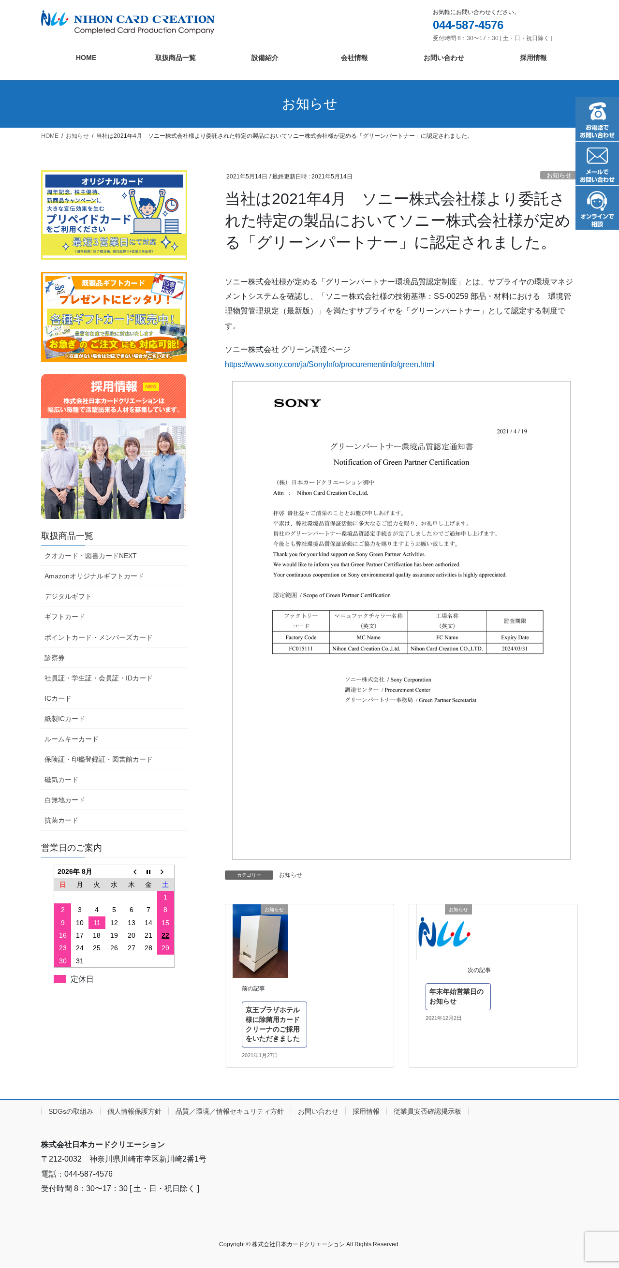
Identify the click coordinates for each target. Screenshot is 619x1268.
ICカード (58, 698)
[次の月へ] (166, 871)
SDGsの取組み (70, 1111)
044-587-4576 (468, 24)
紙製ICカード (64, 718)
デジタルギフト (68, 596)
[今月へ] (148, 871)
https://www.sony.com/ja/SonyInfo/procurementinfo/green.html (330, 364)
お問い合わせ (318, 1111)
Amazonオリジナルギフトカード (94, 576)
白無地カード (64, 800)
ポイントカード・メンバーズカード (98, 637)
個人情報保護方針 (134, 1111)
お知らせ (559, 175)
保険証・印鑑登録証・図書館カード (98, 759)
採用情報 (366, 1111)
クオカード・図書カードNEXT (90, 556)
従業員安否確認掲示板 (427, 1111)
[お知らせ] (260, 941)
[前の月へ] (131, 871)
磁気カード (61, 779)
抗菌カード (61, 820)
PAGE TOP (595, 1221)
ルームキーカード (71, 739)
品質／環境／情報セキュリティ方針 (230, 1111)
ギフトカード (64, 616)
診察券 (54, 658)
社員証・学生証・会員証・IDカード (98, 678)
